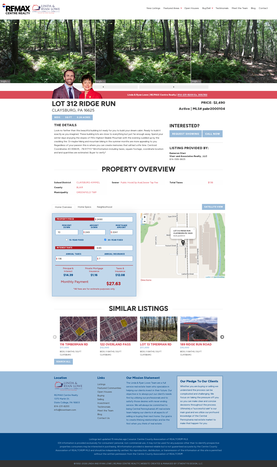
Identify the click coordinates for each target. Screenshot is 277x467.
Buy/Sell (206, 8)
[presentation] (103, 87)
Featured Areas (171, 8)
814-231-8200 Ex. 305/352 (192, 94)
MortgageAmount (121, 226)
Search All (63, 361)
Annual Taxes (73, 254)
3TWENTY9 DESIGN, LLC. (190, 463)
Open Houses (191, 8)
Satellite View (213, 207)
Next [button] (222, 337)
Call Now (212, 133)
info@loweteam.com (65, 409)
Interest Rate (64, 248)
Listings (101, 384)
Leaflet (208, 277)
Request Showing (185, 133)
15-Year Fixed (76, 240)
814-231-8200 (61, 406)
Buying (100, 395)
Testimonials (222, 8)
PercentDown (67, 226)
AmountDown (94, 226)
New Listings (153, 8)
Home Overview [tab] (63, 207)
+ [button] (145, 217)
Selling (100, 399)
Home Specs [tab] (84, 207)
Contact (263, 8)
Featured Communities (109, 388)
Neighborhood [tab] (104, 207)
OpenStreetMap (218, 277)
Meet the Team (240, 8)
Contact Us (103, 418)
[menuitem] (153, 8)
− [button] (145, 221)
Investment (103, 403)
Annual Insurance (114, 254)
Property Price (65, 219)
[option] (78, 337)
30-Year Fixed (115, 240)
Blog (253, 8)
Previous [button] (55, 337)
